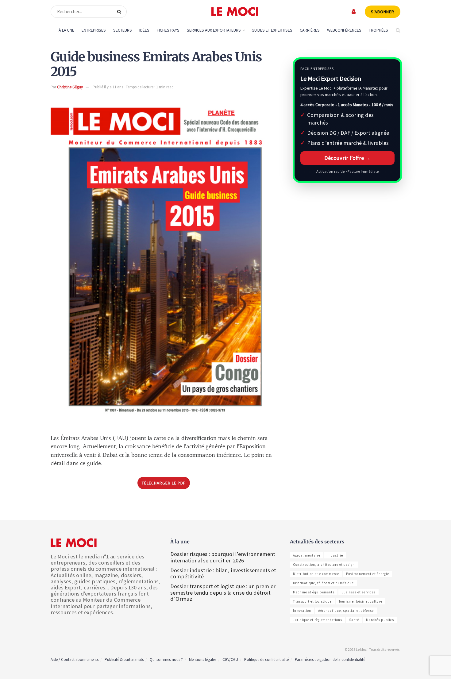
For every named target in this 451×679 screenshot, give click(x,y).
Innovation (302, 610)
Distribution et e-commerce (316, 574)
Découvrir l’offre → (347, 157)
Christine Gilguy (70, 87)
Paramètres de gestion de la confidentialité (330, 659)
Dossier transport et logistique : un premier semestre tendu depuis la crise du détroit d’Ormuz (223, 592)
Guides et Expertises (272, 30)
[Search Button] (120, 12)
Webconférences (344, 30)
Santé (354, 620)
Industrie (335, 555)
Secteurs (122, 30)
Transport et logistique (312, 601)
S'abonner (382, 11)
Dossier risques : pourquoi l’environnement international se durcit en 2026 (222, 557)
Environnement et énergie (367, 574)
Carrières (310, 30)
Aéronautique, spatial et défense (346, 610)
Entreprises (94, 30)
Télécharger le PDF (164, 483)
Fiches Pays (168, 30)
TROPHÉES (378, 30)
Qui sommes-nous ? (166, 659)
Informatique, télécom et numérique (323, 583)
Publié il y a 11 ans (108, 87)
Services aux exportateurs (214, 30)
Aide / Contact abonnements (74, 659)
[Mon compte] (354, 11)
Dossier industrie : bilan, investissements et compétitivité (223, 573)
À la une (66, 30)
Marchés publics (380, 620)
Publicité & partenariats (124, 659)
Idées (144, 30)
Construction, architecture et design (324, 564)
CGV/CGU (230, 659)
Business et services (358, 592)
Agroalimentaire (306, 555)
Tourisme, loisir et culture (360, 601)
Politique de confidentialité (266, 659)
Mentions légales (202, 659)
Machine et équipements (313, 592)
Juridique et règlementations (317, 620)
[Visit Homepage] (234, 11)
